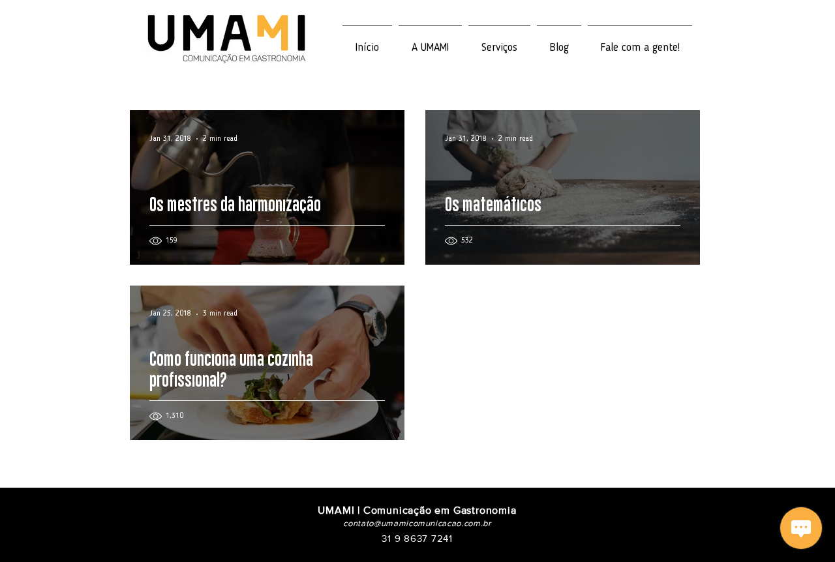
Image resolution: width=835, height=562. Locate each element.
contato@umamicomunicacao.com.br (417, 523)
